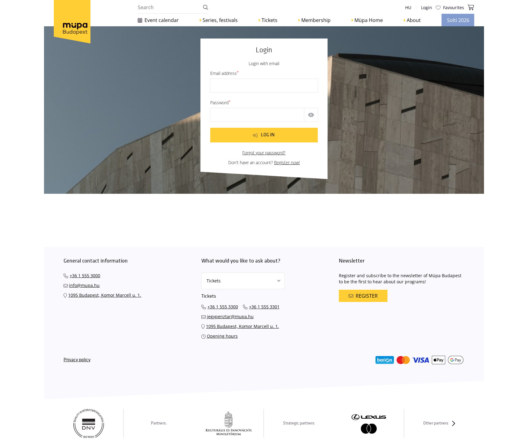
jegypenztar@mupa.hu (230, 316)
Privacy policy (77, 360)
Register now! (287, 162)
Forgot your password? (263, 153)
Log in (268, 135)
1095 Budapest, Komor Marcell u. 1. (104, 295)
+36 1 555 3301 (264, 307)
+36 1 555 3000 (85, 275)
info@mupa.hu (84, 285)
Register (367, 295)
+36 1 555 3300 (222, 307)
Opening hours (222, 336)
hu (408, 7)
